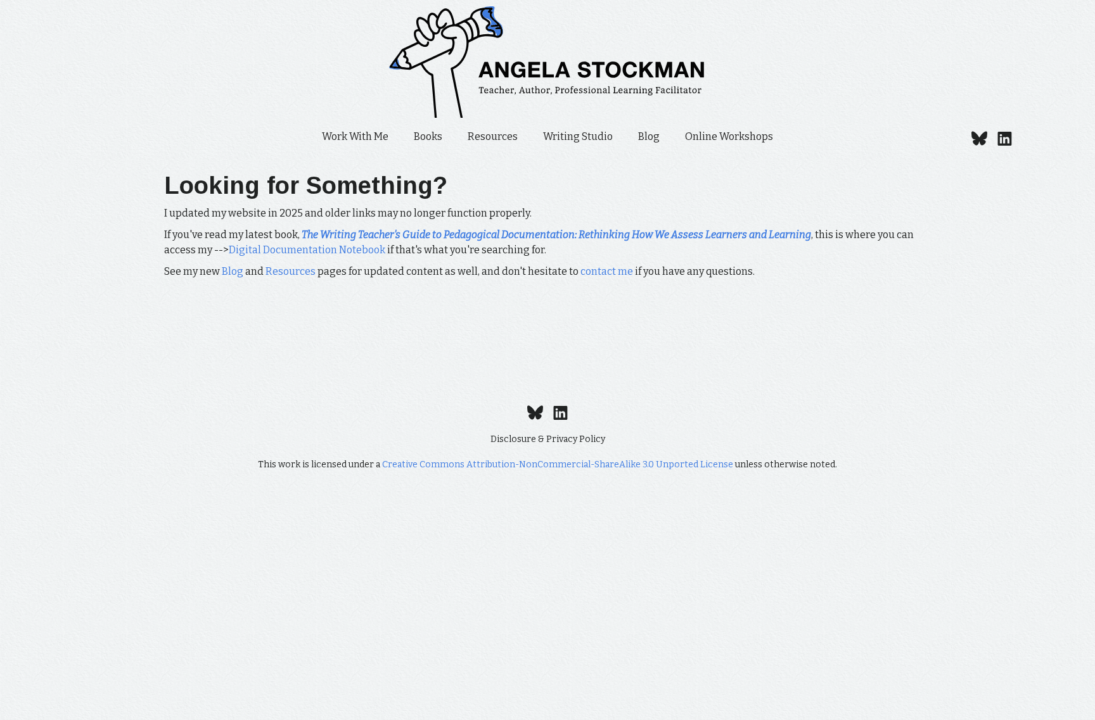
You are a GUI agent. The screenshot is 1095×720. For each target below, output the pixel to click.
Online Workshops (729, 136)
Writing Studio (578, 136)
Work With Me (355, 136)
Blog (649, 136)
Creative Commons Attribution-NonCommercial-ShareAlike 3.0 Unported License (557, 464)
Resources (493, 136)
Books (428, 136)
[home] (547, 62)
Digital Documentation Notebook (307, 250)
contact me (606, 271)
